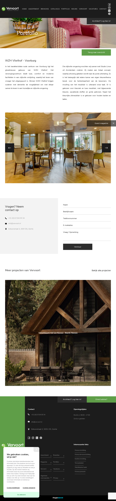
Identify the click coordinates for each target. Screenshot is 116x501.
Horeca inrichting (80, 450)
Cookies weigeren (29, 488)
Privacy (55, 478)
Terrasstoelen (79, 463)
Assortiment (33, 9)
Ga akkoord (21, 495)
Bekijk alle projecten (101, 270)
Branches (45, 9)
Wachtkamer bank (81, 467)
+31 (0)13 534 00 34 (16, 218)
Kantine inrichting (80, 459)
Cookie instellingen (13, 488)
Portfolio (65, 9)
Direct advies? (101, 399)
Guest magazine (101, 123)
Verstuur (77, 247)
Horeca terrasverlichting (83, 454)
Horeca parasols (80, 472)
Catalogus (55, 9)
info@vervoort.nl (14, 223)
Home (24, 9)
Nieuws (74, 9)
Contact (102, 9)
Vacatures (93, 9)
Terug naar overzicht (96, 52)
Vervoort (83, 9)
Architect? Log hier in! (101, 21)
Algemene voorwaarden (45, 477)
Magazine (44, 462)
